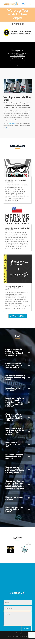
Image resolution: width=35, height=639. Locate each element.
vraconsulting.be (21, 636)
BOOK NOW (17, 60)
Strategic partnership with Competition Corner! (14, 287)
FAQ (7, 128)
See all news (17, 316)
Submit (26, 628)
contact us (12, 123)
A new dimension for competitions (17, 49)
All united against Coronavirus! (15, 180)
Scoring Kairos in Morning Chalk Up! (17, 228)
